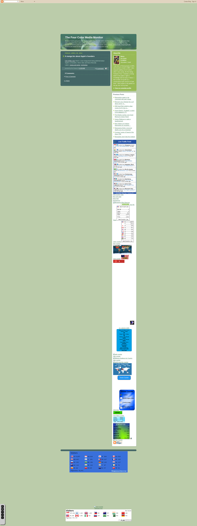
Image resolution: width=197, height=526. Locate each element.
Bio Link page (117, 196)
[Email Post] (105, 68)
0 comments (100, 68)
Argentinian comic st (123, 156)
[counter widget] (120, 362)
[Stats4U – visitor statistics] (121, 438)
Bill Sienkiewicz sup (123, 170)
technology (84, 65)
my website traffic (124, 328)
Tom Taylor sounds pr (129, 190)
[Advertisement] (98, 14)
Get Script (118, 193)
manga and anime (75, 65)
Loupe (2, 521)
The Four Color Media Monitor (84, 37)
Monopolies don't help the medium (125, 136)
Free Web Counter (118, 415)
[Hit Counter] (116, 204)
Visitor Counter (124, 377)
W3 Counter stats (118, 194)
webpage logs (98, 508)
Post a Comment (70, 76)
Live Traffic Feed (124, 142)
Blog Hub (116, 198)
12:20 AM (82, 68)
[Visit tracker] (122, 374)
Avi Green (124, 58)
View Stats (124, 350)
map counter (117, 258)
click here (116, 410)
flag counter (116, 243)
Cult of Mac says (70, 61)
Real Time (124, 193)
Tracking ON (130, 193)
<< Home (67, 81)
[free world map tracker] (122, 253)
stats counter (117, 241)
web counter (116, 356)
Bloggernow (116, 200)
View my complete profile (123, 88)
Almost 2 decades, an (127, 151)
